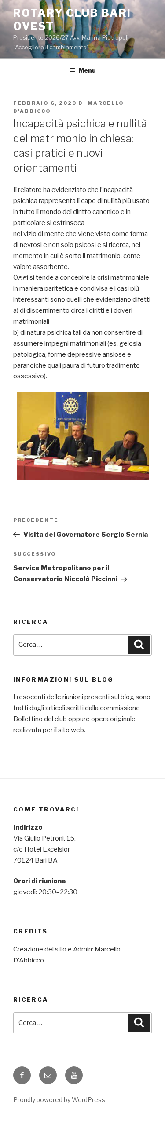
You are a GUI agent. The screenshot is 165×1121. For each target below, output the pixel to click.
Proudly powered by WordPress (59, 1099)
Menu (87, 70)
